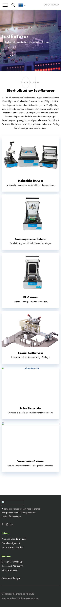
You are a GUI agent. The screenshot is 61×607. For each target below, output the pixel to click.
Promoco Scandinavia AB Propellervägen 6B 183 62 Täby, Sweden (14, 543)
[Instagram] (8, 524)
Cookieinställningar (11, 578)
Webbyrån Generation (27, 598)
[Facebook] (3, 524)
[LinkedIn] (13, 524)
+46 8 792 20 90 (14, 566)
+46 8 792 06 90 (14, 561)
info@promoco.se (10, 570)
